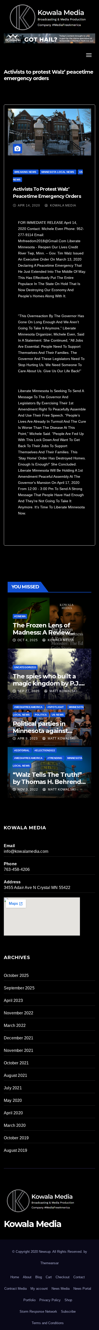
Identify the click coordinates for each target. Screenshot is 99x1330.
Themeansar (49, 1263)
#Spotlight (55, 707)
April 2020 (13, 1113)
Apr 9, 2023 (28, 738)
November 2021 (19, 1050)
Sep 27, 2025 (29, 691)
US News (58, 714)
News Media (61, 1288)
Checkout (63, 1277)
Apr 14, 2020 (29, 205)
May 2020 (13, 1100)
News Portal (82, 1288)
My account (39, 1288)
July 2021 (13, 1088)
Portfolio (29, 1300)
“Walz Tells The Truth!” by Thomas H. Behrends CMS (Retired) (48, 782)
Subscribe (68, 1311)
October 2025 (16, 975)
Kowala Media (62, 205)
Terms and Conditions (48, 1323)
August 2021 (15, 1075)
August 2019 (15, 1150)
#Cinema (20, 616)
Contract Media (15, 1288)
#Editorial (22, 750)
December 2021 (19, 1038)
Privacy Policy (50, 1300)
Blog (38, 1277)
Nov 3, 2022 (28, 789)
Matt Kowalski (62, 691)
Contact (79, 1277)
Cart (49, 1277)
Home (14, 1277)
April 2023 (13, 1000)
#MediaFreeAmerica (28, 707)
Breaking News (25, 172)
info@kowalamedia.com (26, 851)
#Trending (55, 758)
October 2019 (16, 1138)
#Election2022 (45, 750)
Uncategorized (25, 667)
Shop (68, 1300)
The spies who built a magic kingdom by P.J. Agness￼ (46, 683)
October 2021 (16, 1063)
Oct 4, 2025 (28, 640)
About (27, 1277)
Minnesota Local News (58, 172)
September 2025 (19, 988)
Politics (41, 714)
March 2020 (15, 1125)
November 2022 (19, 1013)
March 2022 (15, 1025)
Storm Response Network (38, 1311)
